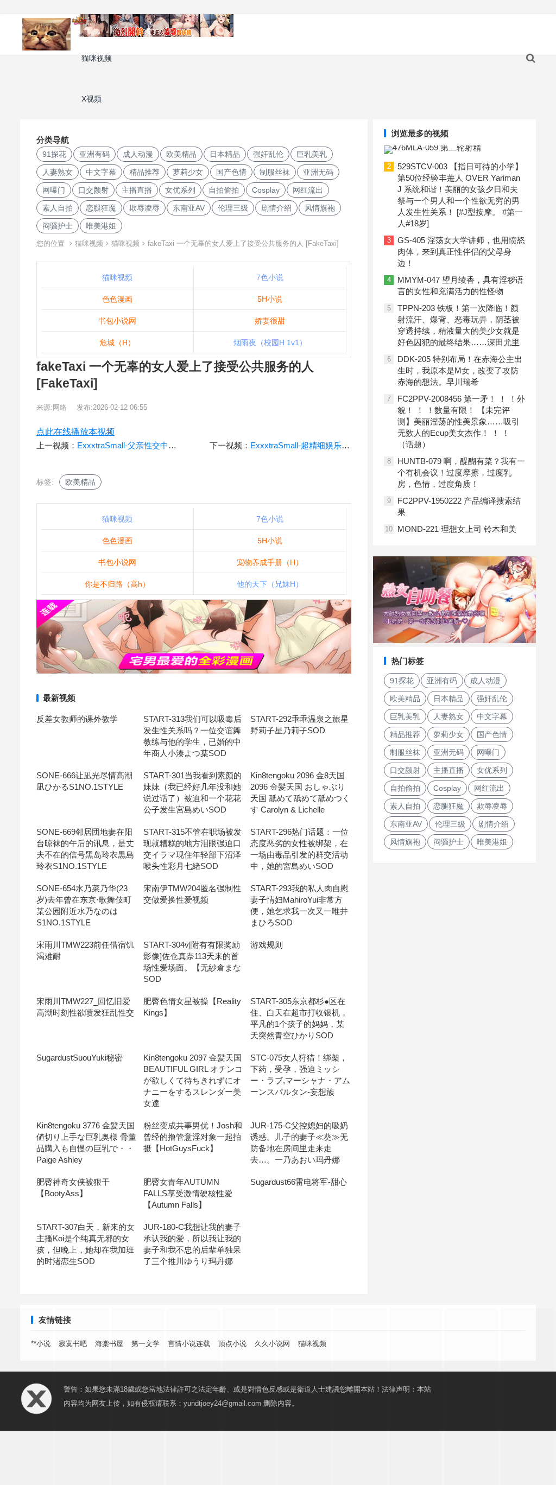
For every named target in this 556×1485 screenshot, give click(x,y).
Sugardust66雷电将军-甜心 (298, 1181)
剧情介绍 (276, 208)
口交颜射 (93, 190)
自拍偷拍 (223, 190)
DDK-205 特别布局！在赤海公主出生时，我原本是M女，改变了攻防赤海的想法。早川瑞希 (459, 370)
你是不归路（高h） (117, 584)
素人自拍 (57, 208)
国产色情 (231, 172)
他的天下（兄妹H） (270, 584)
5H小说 (269, 299)
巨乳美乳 (311, 154)
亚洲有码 (94, 154)
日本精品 (225, 154)
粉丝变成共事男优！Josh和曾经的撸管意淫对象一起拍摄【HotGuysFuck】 (192, 1137)
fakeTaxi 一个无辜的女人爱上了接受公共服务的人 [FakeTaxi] (243, 243)
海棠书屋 (109, 1344)
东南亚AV (189, 208)
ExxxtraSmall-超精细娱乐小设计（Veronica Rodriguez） (351, 445)
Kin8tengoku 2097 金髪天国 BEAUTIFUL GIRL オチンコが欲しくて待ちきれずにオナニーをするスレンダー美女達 (193, 1080)
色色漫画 (117, 299)
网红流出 (308, 190)
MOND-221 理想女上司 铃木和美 (456, 529)
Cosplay (266, 190)
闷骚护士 (57, 225)
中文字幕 (101, 172)
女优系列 (180, 190)
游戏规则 (266, 944)
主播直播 (137, 190)
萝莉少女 (188, 172)
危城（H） (117, 342)
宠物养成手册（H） (270, 562)
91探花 (54, 154)
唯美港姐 (101, 225)
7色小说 (269, 277)
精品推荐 (144, 172)
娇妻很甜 (270, 320)
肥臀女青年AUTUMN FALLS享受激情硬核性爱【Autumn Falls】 (187, 1193)
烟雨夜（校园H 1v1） (270, 342)
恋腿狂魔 (101, 208)
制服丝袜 (275, 172)
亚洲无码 (318, 172)
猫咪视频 (96, 58)
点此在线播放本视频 (75, 431)
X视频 (91, 98)
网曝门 (53, 190)
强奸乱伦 (268, 154)
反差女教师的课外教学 (77, 719)
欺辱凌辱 (144, 208)
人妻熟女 (57, 172)
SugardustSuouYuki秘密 (79, 1057)
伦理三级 (233, 208)
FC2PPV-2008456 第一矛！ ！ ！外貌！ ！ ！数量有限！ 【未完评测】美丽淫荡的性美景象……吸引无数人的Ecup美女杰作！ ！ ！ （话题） (461, 421)
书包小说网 (117, 320)
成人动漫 (138, 154)
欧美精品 (181, 154)
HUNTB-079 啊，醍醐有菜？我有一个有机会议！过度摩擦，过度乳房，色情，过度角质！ (461, 472)
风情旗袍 (320, 208)
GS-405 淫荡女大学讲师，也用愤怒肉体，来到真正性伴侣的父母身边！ (461, 252)
